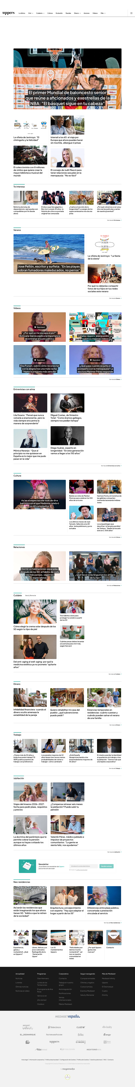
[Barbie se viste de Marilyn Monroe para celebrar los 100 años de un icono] (81, 487)
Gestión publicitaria (96, 1059)
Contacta (63, 978)
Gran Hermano (43, 978)
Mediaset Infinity (108, 978)
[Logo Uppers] (54, 1042)
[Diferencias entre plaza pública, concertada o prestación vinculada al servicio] (104, 895)
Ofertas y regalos (87, 982)
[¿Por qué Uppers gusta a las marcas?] (95, 937)
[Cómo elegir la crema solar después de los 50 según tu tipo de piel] (35, 612)
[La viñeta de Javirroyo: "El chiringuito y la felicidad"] (30, 125)
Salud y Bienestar (30, 595)
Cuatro (105, 991)
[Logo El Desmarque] (27, 1034)
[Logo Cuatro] (81, 1027)
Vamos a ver (42, 996)
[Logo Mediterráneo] (94, 1049)
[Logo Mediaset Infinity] (28, 1027)
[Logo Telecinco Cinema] (81, 1042)
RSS (105, 1059)
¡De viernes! (41, 1000)
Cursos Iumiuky (86, 987)
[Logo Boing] (81, 1034)
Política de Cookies (83, 1059)
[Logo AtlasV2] (41, 1049)
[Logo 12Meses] (107, 1042)
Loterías (19, 982)
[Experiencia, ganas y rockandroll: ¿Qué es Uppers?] (21, 937)
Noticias (19, 978)
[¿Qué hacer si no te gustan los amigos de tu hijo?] (95, 566)
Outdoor (40, 1004)
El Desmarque (107, 987)
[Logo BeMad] (28, 1042)
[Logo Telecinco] (54, 1027)
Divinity (105, 995)
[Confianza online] (67, 1079)
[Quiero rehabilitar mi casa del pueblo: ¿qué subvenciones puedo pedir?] (67, 697)
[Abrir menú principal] (131, 13)
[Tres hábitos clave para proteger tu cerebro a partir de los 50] (72, 606)
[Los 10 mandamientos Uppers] (58, 937)
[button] (39, 327)
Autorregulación (65, 989)
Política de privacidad (52, 1059)
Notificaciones (65, 993)
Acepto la (79, 869)
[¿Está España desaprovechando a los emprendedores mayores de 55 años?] (81, 746)
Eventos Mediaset (87, 991)
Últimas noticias (22, 987)
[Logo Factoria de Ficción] (54, 1034)
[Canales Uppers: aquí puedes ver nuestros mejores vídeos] (95, 327)
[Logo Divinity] (107, 1027)
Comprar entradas (87, 978)
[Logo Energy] (107, 1034)
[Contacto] (114, 937)
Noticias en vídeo (23, 991)
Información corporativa (36, 1059)
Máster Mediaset (65, 1004)
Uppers (105, 982)
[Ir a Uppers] (8, 13)
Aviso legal (25, 1059)
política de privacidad (81, 869)
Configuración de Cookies (68, 1059)
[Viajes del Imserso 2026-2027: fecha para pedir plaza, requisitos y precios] (30, 791)
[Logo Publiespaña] (67, 1049)
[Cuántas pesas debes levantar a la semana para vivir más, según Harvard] (72, 632)
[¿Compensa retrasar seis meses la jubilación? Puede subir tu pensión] (67, 791)
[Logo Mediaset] (67, 1018)
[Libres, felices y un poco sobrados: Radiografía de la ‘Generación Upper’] (39, 937)
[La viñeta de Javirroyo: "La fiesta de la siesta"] (105, 243)
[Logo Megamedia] (69, 1069)
